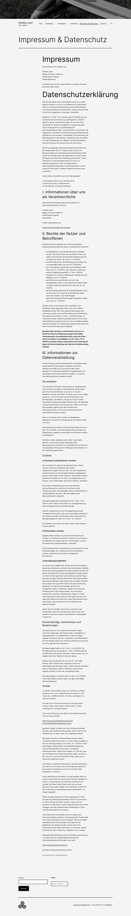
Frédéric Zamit (25, 23)
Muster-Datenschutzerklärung (48, 855)
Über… (41, 24)
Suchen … (21, 878)
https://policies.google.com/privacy (55, 845)
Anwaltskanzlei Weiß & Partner (61, 855)
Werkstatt (74, 24)
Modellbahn (62, 24)
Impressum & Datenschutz (89, 24)
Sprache (103, 24)
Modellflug (49, 24)
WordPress (108, 905)
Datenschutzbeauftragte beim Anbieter (56, 228)
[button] (111, 24)
